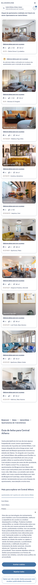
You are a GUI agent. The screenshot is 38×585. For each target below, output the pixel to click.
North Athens (5, 505)
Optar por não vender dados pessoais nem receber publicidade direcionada (19, 580)
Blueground (5, 420)
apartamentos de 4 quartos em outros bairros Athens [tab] (17, 495)
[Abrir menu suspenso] (35, 3)
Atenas (14, 420)
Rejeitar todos (19, 572)
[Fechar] (35, 512)
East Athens (5, 501)
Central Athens (24, 420)
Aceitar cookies (19, 564)
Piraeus (3, 509)
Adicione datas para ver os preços (13, 44)
